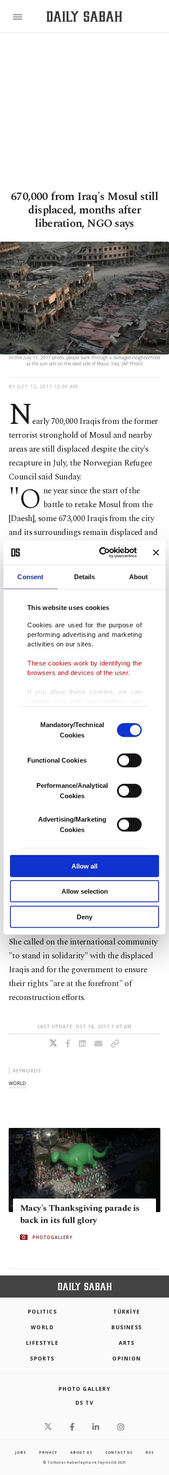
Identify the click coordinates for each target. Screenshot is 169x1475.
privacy (48, 1452)
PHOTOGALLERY (52, 1237)
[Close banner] (156, 553)
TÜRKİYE (126, 1311)
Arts (127, 1343)
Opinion (126, 1358)
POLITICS (42, 1311)
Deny (84, 916)
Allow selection (85, 891)
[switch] (129, 760)
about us (81, 1452)
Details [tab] (84, 576)
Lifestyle (42, 1343)
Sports (42, 1358)
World (42, 1327)
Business (126, 1327)
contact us (119, 1452)
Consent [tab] (30, 576)
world (17, 1083)
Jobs (20, 1452)
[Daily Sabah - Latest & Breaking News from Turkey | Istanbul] (84, 16)
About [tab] (138, 576)
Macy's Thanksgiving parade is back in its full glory (80, 1214)
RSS (149, 1452)
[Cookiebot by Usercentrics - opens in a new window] (102, 552)
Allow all (85, 865)
